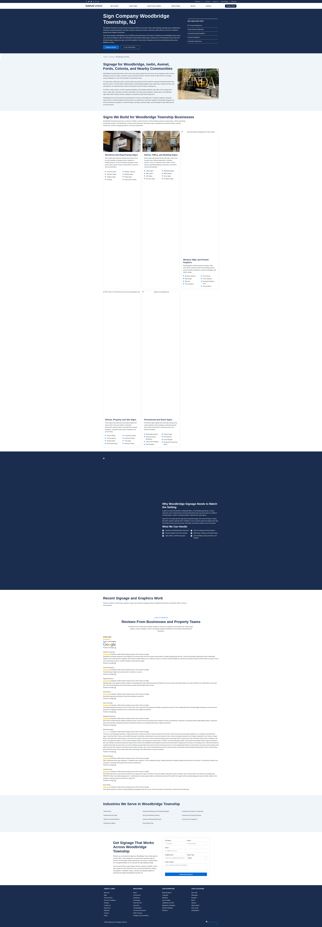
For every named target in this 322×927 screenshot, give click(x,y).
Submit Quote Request (186, 885)
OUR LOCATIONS (197, 900)
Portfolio (207, 1)
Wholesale (197, 1)
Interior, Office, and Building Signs (161, 155)
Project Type (190, 866)
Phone (189, 852)
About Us (215, 1)
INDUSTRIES (137, 900)
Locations (112, 57)
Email (167, 859)
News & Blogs (224, 1)
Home (105, 57)
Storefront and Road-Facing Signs (121, 155)
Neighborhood (169, 866)
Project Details (169, 873)
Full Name (168, 852)
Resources (234, 1)
